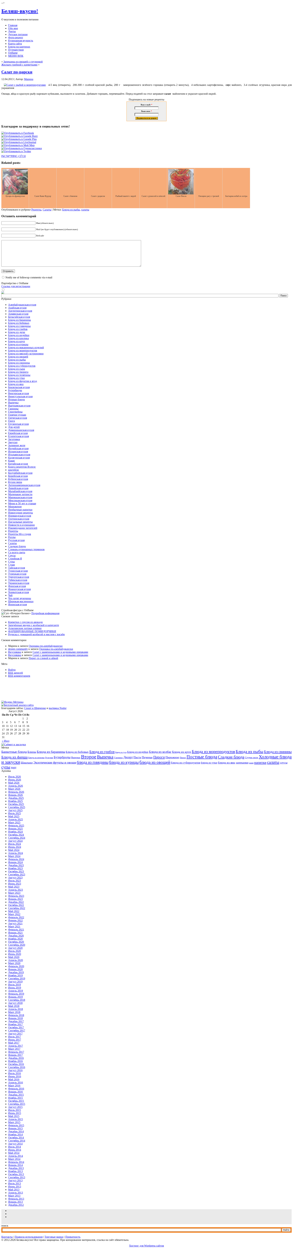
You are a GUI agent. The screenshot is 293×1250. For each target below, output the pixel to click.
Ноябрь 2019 (15, 975)
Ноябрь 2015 (15, 1097)
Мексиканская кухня (20, 500)
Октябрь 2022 (16, 905)
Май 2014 (13, 1152)
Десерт (128, 757)
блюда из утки (209, 762)
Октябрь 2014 (16, 1137)
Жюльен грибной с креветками (19, 64)
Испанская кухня (18, 451)
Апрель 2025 (15, 819)
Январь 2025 (15, 828)
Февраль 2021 (16, 929)
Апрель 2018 (15, 1009)
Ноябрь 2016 (15, 1061)
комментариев (19, 675)
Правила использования (29, 1236)
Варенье (75, 757)
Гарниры (13, 408)
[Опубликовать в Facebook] (17, 133)
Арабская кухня (17, 307)
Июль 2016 (14, 1073)
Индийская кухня (18, 448)
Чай (10, 595)
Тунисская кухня (18, 570)
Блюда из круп (16, 341)
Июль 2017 (14, 1036)
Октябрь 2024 (16, 834)
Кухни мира (15, 482)
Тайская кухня (16, 567)
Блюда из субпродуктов (21, 365)
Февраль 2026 (16, 791)
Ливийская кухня (18, 488)
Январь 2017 (15, 1055)
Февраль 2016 (16, 1088)
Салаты (47, 209)
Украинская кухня (18, 583)
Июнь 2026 (14, 779)
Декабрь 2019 (16, 972)
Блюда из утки (16, 378)
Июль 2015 (14, 1110)
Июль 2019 (14, 984)
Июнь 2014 (14, 1149)
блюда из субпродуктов (185, 762)
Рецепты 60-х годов (19, 534)
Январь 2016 (15, 1091)
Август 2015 (15, 1107)
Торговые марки (53, 1236)
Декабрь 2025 (16, 798)
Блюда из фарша (14, 757)
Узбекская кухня (17, 580)
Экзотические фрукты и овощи (54, 762)
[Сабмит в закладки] (13, 744)
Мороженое (15, 506)
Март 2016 (14, 1085)
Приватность (72, 1236)
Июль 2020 (14, 951)
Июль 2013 (14, 1183)
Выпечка (13, 402)
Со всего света (16, 552)
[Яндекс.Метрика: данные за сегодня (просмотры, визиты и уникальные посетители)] (12, 702)
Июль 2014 (14, 1146)
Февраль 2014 (16, 1162)
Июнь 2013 (14, 1186)
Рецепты (36, 209)
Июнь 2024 (14, 847)
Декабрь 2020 (16, 935)
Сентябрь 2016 (16, 1067)
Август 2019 (15, 981)
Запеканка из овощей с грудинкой (23, 61)
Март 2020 (14, 963)
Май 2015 (13, 1116)
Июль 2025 (14, 813)
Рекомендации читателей (22, 528)
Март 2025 (14, 822)
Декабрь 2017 (16, 1021)
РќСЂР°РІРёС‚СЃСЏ (13, 156)
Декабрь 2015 (16, 1094)
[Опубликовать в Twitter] (16, 151)
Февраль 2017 (16, 1051)
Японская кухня (17, 604)
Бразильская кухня (19, 387)
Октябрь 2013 (16, 1174)
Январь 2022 (15, 920)
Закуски (12, 442)
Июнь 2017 (14, 1039)
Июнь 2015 (14, 1113)
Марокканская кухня (20, 497)
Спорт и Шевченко (35, 708)
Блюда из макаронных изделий (26, 347)
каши (251, 763)
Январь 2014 (15, 1165)
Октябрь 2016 (16, 1064)
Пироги (159, 757)
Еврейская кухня (18, 433)
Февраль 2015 (16, 1125)
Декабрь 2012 (16, 1204)
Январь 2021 (15, 932)
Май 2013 (13, 1189)
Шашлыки (27, 762)
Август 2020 (15, 947)
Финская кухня (17, 586)
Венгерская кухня (18, 393)
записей (15, 672)
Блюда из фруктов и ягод (22, 381)
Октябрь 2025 (16, 804)
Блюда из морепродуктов (22, 350)
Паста (137, 757)
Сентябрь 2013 (16, 1177)
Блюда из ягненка (36, 757)
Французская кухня (19, 589)
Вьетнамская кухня (19, 405)
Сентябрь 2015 (16, 1103)
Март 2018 (14, 1012)
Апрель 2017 (15, 1045)
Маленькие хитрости (20, 494)
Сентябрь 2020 (16, 944)
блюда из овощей (154, 762)
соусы (283, 762)
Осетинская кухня (18, 518)
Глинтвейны (15, 411)
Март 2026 (14, 788)
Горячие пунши (17, 414)
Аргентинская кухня (20, 310)
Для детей (14, 427)
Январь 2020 (15, 969)
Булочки (49, 757)
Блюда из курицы (18, 344)
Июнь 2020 (14, 954)
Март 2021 (14, 926)
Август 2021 (15, 923)
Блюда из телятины (19, 375)
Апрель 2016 (15, 1082)
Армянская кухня (18, 313)
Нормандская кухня (19, 515)
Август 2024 (15, 840)
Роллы (12, 537)
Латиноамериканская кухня (24, 485)
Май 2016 (13, 1079)
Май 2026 (13, 782)
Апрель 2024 (15, 853)
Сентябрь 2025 (16, 807)
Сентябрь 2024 (16, 837)
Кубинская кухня (18, 479)
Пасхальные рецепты (20, 521)
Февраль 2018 (16, 1015)
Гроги (11, 420)
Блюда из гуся (120, 752)
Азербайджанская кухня (22, 304)
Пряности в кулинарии (21, 524)
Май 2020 (13, 957)
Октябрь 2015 (16, 1100)
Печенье (147, 757)
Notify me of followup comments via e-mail (28, 277)
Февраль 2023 (16, 895)
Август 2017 (15, 1033)
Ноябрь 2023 (15, 868)
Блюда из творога (18, 371)
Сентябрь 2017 (16, 1030)
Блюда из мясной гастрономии (26, 353)
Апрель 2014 (15, 1155)
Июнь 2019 (14, 987)
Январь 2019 (15, 996)
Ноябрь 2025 (15, 801)
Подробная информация (45, 613)
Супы (11, 561)
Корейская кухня (18, 476)
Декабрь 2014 (16, 1131)
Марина (28, 79)
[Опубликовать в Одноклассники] (21, 148)
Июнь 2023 (14, 883)
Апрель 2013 (15, 1192)
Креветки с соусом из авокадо (25, 622)
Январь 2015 (15, 1128)
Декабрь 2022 (16, 902)
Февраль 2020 (16, 966)
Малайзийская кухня (20, 491)
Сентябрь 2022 (16, 908)
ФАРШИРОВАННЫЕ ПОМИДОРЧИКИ (32, 631)
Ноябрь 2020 (15, 938)
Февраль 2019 (16, 993)
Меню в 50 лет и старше (22, 503)
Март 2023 (14, 892)
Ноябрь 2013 (15, 1171)
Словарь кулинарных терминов (26, 549)
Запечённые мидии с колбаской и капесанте (33, 625)
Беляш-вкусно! (19, 11)
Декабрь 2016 (16, 1058)
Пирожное (172, 757)
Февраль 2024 (16, 859)
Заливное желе (16, 445)
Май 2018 (13, 1006)
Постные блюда (202, 756)
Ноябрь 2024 (15, 831)
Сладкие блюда (17, 546)
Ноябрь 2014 (15, 1134)
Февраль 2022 (16, 917)
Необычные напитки (20, 509)
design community (18, 649)
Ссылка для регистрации (15, 286)
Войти (12, 669)
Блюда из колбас (160, 752)
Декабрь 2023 (16, 865)
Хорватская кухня (18, 592)
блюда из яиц (226, 762)
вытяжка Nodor (57, 708)
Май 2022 (13, 911)
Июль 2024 (14, 843)
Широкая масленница (20, 601)
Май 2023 (13, 886)
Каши (11, 460)
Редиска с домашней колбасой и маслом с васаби (36, 634)
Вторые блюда (16, 399)
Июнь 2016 (14, 1076)
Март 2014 (14, 1159)
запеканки (242, 762)
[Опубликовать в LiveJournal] (18, 142)
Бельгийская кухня (19, 316)
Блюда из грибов (17, 329)
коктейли (13, 469)
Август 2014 (15, 1143)
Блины (31, 752)
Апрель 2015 (15, 1119)
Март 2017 (14, 1048)
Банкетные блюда (14, 752)
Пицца (183, 757)
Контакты (7, 1236)
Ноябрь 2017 (15, 1024)
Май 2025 (13, 816)
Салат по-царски (16, 72)
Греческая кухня (17, 417)
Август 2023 (15, 877)
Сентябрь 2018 (16, 999)
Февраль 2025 (16, 825)
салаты (85, 209)
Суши (11, 564)
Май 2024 (13, 850)
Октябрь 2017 (16, 1027)
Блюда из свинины (19, 362)
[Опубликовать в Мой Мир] (18, 145)
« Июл (5, 740)
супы (5, 767)
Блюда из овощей (18, 356)
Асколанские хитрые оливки (25, 628)
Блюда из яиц (16, 384)
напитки (260, 762)
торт (13, 767)
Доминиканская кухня (21, 430)
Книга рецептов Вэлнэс (22, 466)
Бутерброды (15, 390)
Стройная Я (15, 558)
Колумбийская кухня (20, 472)
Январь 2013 (15, 1201)
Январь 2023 (15, 899)
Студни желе (251, 757)
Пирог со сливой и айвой (43, 658)
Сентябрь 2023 (16, 874)
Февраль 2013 (16, 1198)
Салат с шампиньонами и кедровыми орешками (60, 652)
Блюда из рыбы (71, 209)
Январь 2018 (15, 1018)
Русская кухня (16, 540)
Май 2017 (13, 1042)
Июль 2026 (14, 776)
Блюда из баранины (19, 319)
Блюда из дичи (16, 332)
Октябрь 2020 (16, 941)
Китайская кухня (18, 463)
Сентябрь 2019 (16, 978)
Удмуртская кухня (18, 576)
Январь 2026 (15, 795)
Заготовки (14, 439)
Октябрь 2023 (16, 871)
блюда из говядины (92, 762)
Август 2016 (15, 1070)
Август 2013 (15, 1180)
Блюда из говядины (19, 326)
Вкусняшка (14, 652)
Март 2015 (14, 1122)
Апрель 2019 (15, 990)
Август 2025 (15, 810)
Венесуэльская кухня (20, 396)
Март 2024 (14, 856)
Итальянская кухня (19, 454)
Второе (88, 756)
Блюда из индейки (18, 335)
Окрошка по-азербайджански (46, 645)
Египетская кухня (18, 436)
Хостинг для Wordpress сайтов (146, 1245)
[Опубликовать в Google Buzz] (19, 136)
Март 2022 (14, 914)
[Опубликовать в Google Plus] (19, 139)
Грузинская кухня (18, 424)
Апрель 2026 (15, 785)
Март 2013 (14, 1195)
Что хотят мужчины (19, 598)
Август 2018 (15, 1003)
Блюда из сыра (16, 368)
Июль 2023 (14, 880)
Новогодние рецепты (20, 512)
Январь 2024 (15, 862)
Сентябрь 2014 (16, 1140)
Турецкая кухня (17, 573)
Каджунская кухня (19, 457)
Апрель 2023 (15, 889)
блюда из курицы (124, 762)
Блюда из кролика (18, 338)
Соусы (12, 555)
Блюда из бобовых (18, 323)
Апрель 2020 (15, 960)
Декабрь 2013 (16, 1168)
